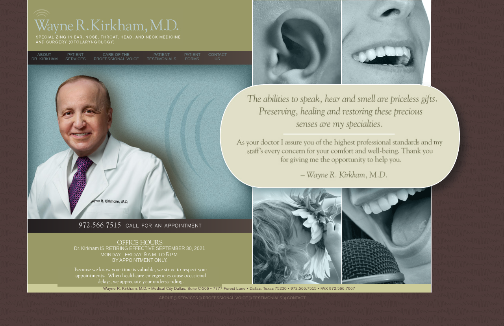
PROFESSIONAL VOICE (225, 298)
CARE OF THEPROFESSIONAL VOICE (116, 56)
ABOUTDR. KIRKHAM (44, 56)
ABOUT (166, 298)
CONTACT (296, 298)
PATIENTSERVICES (75, 56)
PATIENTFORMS (192, 56)
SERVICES (188, 298)
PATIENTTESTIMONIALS (161, 56)
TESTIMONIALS (267, 298)
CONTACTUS (217, 56)
